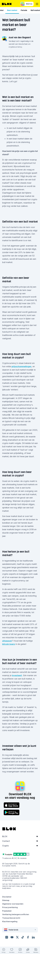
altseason (7, 641)
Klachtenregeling (9, 921)
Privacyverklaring (10, 907)
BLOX (4, 836)
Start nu (29, 4)
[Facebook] (28, 937)
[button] (20, 837)
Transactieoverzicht (11, 918)
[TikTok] (22, 937)
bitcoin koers (8, 644)
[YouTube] (12, 937)
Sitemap (5, 900)
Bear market (12, 10)
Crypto (5, 846)
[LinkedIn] (33, 937)
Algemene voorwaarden (12, 904)
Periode (24, 10)
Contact (6, 841)
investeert (17, 675)
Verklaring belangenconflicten (15, 914)
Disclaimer (7, 897)
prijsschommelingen (21, 366)
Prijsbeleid (6, 911)
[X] (17, 937)
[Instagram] (6, 937)
